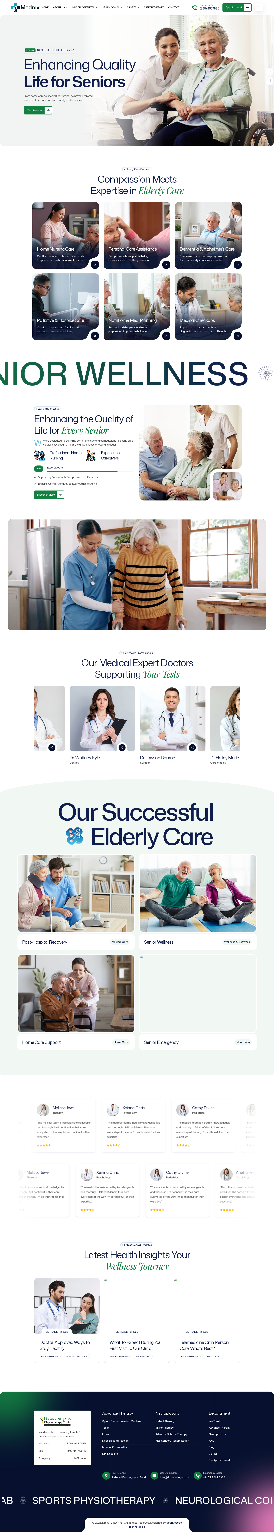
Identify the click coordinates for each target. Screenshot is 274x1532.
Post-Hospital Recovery (44, 942)
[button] (270, 72)
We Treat (214, 1421)
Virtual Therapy (165, 1421)
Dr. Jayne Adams (190, 757)
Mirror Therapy (165, 1427)
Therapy (205, 1177)
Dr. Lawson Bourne (51, 757)
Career (213, 1453)
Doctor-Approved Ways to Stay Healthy (65, 1345)
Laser (105, 1434)
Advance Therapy (219, 1427)
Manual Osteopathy (114, 1447)
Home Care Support (41, 1042)
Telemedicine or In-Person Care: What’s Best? (204, 1345)
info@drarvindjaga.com (174, 1477)
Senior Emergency (161, 1042)
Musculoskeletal (83, 7)
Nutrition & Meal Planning (132, 320)
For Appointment (219, 1460)
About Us (59, 7)
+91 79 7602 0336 (214, 1477)
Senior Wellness (158, 942)
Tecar (105, 1427)
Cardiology (95, 1113)
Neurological (111, 7)
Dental (232, 1113)
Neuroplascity (217, 1434)
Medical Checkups (197, 320)
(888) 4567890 (209, 8)
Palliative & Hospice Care (60, 320)
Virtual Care (213, 1356)
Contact (173, 7)
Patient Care (143, 1356)
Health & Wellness (76, 1356)
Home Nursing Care (55, 249)
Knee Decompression (115, 1440)
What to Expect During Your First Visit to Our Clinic (136, 1345)
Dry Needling (110, 1453)
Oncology (164, 1113)
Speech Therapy (154, 7)
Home (45, 7)
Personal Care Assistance (132, 249)
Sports (132, 7)
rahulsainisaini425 (50, 1356)
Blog (211, 1447)
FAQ (211, 1440)
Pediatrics (25, 1113)
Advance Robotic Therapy (171, 1434)
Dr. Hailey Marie (118, 757)
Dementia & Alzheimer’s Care (207, 249)
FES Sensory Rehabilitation (172, 1440)
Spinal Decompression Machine (121, 1421)
